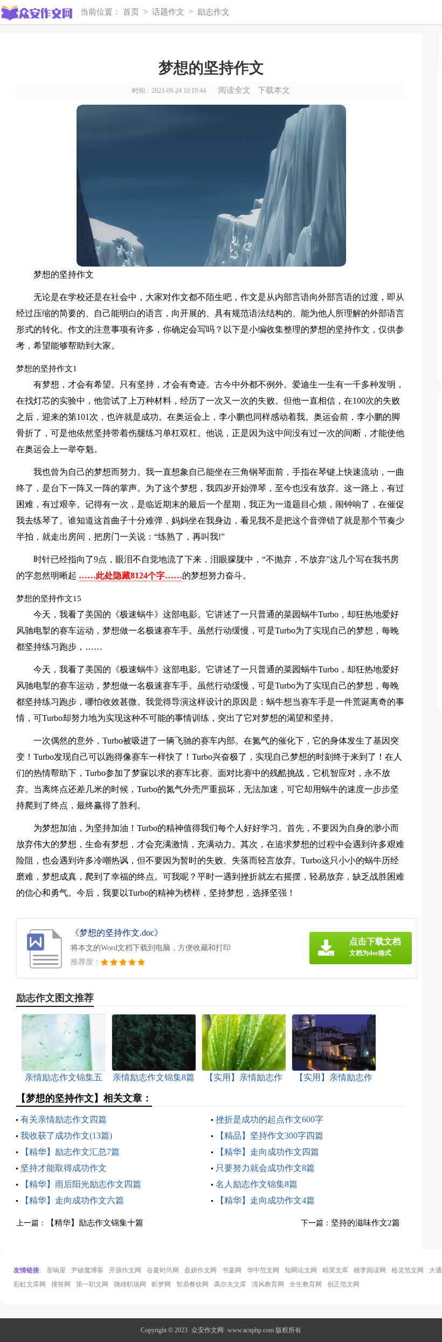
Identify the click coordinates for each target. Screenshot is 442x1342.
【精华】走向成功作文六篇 (72, 1200)
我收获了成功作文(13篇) (66, 1135)
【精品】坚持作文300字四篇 (269, 1135)
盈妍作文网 (200, 1270)
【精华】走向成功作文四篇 (267, 1151)
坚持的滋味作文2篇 (365, 1222)
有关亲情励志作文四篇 (63, 1119)
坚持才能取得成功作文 (63, 1168)
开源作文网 (125, 1270)
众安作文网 (207, 1330)
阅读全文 (234, 90)
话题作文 (168, 12)
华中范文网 (263, 1270)
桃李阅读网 (370, 1270)
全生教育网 (305, 1284)
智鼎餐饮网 (192, 1284)
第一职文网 (92, 1284)
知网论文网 (301, 1270)
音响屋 (56, 1270)
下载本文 (274, 90)
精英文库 (335, 1270)
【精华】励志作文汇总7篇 (70, 1151)
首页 (131, 12)
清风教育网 (268, 1284)
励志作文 (213, 12)
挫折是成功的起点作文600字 (269, 1119)
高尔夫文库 (230, 1284)
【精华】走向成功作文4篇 (265, 1200)
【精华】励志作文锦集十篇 (94, 1222)
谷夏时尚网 (163, 1270)
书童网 (231, 1270)
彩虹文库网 (29, 1284)
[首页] (36, 13)
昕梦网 (161, 1284)
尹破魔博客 (87, 1270)
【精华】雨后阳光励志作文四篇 (80, 1184)
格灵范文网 (407, 1270)
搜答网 (61, 1284)
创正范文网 (343, 1284)
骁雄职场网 (130, 1284)
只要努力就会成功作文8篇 (265, 1168)
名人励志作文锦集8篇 (257, 1184)
